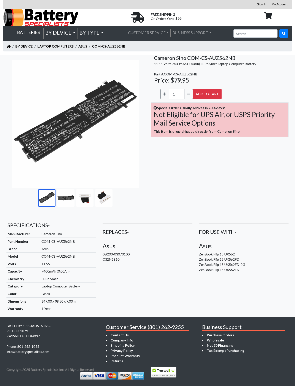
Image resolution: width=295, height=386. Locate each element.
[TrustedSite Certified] (164, 372)
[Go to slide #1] (47, 198)
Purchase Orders (220, 335)
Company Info (122, 340)
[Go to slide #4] (104, 198)
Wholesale (215, 340)
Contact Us (120, 335)
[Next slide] (132, 124)
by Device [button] (58, 32)
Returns (117, 361)
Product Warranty (125, 356)
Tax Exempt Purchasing (225, 350)
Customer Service (147, 32)
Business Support (190, 32)
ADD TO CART (207, 94)
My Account (279, 4)
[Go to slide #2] (66, 198)
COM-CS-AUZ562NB (108, 46)
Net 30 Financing (220, 345)
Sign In (261, 4)
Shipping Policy (123, 345)
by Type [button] (89, 32)
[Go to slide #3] (85, 198)
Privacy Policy (122, 350)
